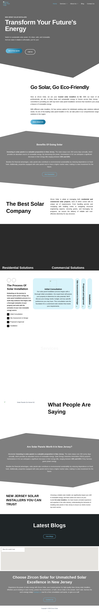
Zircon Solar (19, 3)
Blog (82, 3)
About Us (73, 3)
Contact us (37, 592)
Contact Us (90, 3)
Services (63, 3)
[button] (66, 4)
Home (55, 3)
